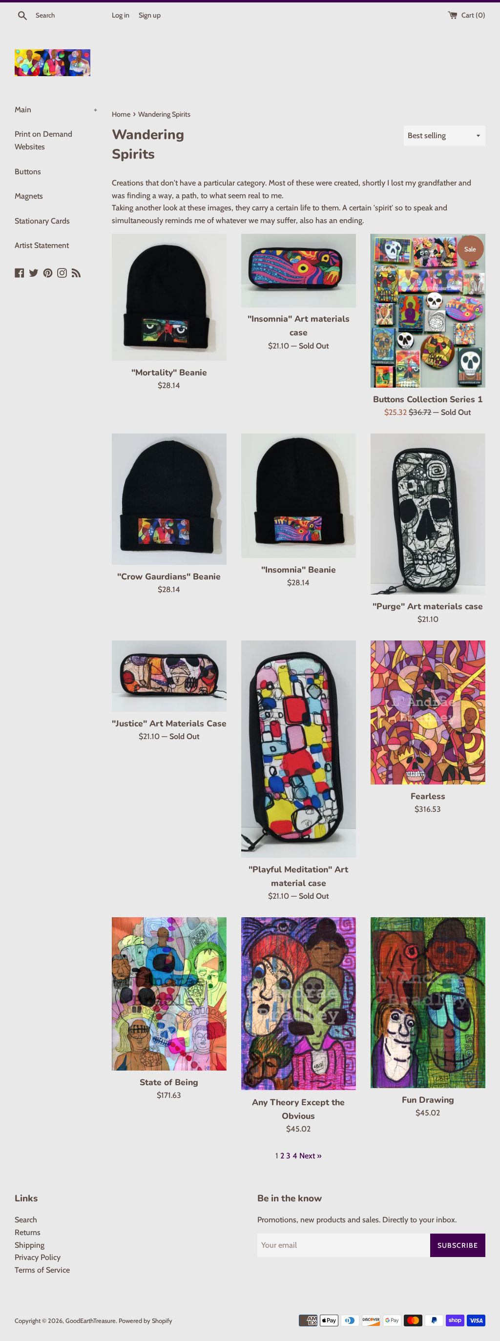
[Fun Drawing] (428, 1002)
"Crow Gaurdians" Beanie (169, 576)
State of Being (169, 1082)
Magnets (29, 196)
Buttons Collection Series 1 (428, 399)
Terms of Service (42, 1270)
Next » (310, 1155)
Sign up (150, 15)
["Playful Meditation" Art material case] (298, 749)
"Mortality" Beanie (169, 372)
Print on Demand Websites (43, 140)
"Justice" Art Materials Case (169, 723)
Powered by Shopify (145, 1320)
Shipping (29, 1245)
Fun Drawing (428, 1100)
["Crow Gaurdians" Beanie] (169, 499)
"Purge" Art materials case (428, 606)
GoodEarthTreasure (90, 1320)
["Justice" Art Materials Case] (169, 676)
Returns (28, 1232)
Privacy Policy (38, 1257)
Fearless (428, 796)
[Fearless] (428, 712)
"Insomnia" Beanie (298, 570)
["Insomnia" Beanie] (298, 495)
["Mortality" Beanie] (169, 297)
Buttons (28, 171)
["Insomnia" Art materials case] (298, 270)
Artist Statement (42, 245)
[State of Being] (169, 994)
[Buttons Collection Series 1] (428, 311)
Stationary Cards (42, 221)
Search (26, 1219)
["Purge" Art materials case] (428, 514)
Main (56, 109)
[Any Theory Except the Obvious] (298, 1004)
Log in (120, 15)
